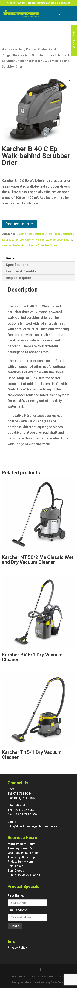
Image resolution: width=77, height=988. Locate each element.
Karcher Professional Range (19, 245)
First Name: (16, 895)
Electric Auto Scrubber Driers (35, 233)
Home (6, 49)
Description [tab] (15, 258)
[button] (68, 79)
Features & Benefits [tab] (21, 271)
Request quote (19, 224)
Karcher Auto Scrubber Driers (33, 55)
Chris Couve (58, 982)
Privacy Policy (17, 947)
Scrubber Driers (48, 245)
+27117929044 (17, 3)
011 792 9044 (22, 793)
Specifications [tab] (17, 265)
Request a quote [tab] (18, 278)
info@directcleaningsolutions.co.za (32, 826)
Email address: (18, 910)
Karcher (18, 49)
